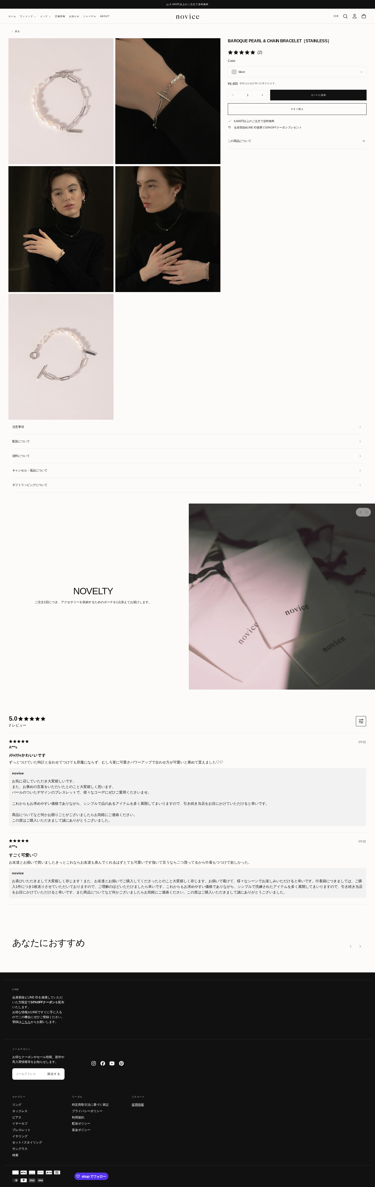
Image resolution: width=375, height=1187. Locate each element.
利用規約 (78, 1117)
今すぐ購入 (297, 109)
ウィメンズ (26, 16)
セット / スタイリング (27, 1142)
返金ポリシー (81, 1129)
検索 (15, 1155)
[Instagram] (93, 1063)
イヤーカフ (20, 1123)
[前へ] (360, 512)
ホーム (12, 16)
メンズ (44, 16)
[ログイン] (354, 16)
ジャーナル (89, 16)
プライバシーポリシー (87, 1111)
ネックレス (20, 1111)
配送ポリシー (81, 1123)
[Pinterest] (121, 1063)
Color (231, 60)
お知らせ (74, 16)
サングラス (20, 1148)
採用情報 (138, 1104)
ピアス (16, 1117)
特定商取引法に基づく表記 (90, 1104)
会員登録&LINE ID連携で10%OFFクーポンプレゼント (268, 127)
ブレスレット (21, 1129)
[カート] (364, 16)
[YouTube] (112, 1063)
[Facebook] (103, 1063)
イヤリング (20, 1136)
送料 (242, 83)
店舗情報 (60, 16)
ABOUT (105, 16)
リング (16, 1104)
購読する (53, 1073)
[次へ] (366, 512)
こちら (26, 1021)
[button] (336, 16)
